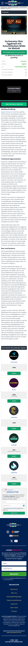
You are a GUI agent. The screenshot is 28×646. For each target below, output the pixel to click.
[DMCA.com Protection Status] (14, 535)
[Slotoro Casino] (14, 383)
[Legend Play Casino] (14, 465)
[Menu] (2, 3)
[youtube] (16, 541)
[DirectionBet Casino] (14, 355)
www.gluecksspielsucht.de (14, 632)
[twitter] (11, 541)
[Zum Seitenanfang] (24, 643)
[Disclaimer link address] (16, 532)
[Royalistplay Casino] (14, 410)
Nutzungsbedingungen (14, 596)
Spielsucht (14, 604)
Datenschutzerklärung (13, 508)
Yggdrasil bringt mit (7, 112)
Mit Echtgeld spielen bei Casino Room (14, 52)
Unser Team (14, 607)
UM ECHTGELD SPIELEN (14, 104)
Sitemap (14, 611)
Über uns (14, 593)
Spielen (14, 373)
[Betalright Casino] (14, 438)
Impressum (14, 589)
